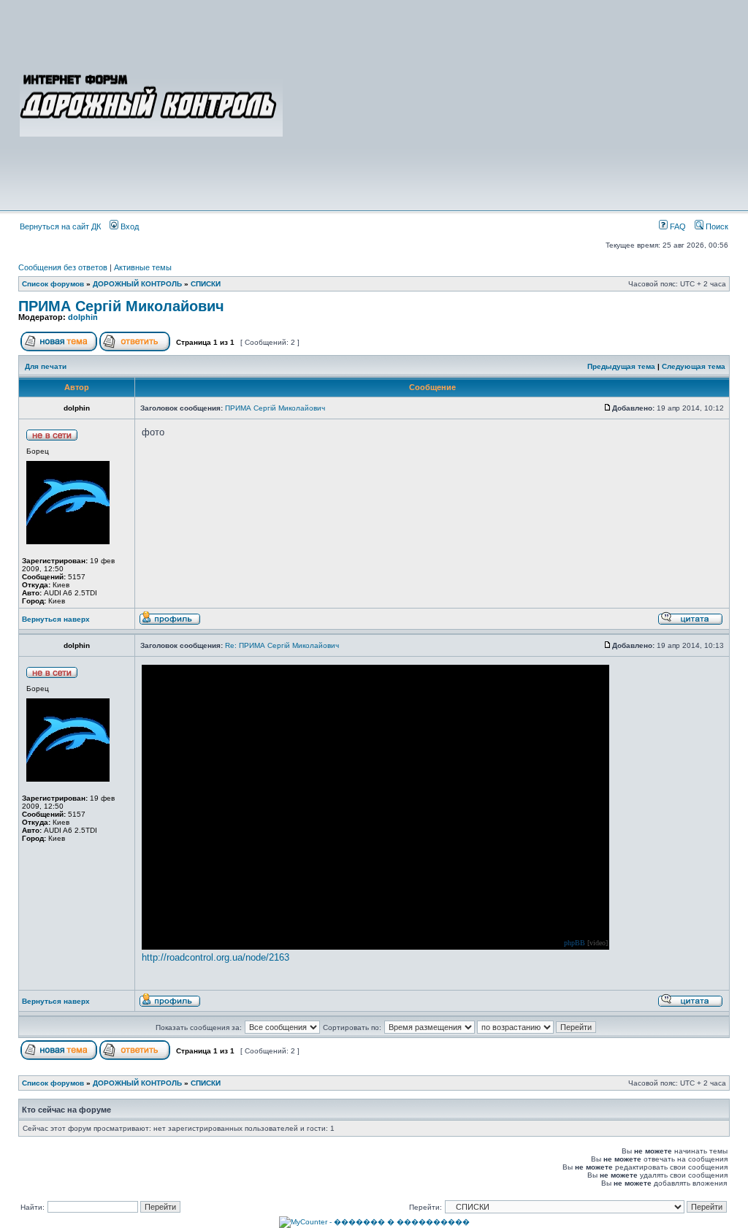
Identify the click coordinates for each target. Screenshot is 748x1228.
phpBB (574, 943)
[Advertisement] (507, 103)
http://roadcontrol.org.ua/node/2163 (215, 957)
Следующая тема (693, 366)
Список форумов (53, 284)
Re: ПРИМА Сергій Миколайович (282, 645)
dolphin (83, 317)
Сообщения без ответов (62, 267)
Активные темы (143, 267)
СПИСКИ (206, 284)
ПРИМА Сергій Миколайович (121, 306)
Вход (128, 226)
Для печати (45, 366)
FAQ (677, 226)
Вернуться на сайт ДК (60, 226)
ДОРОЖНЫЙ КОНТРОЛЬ (137, 284)
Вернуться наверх (56, 619)
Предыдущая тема (621, 366)
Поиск (715, 226)
